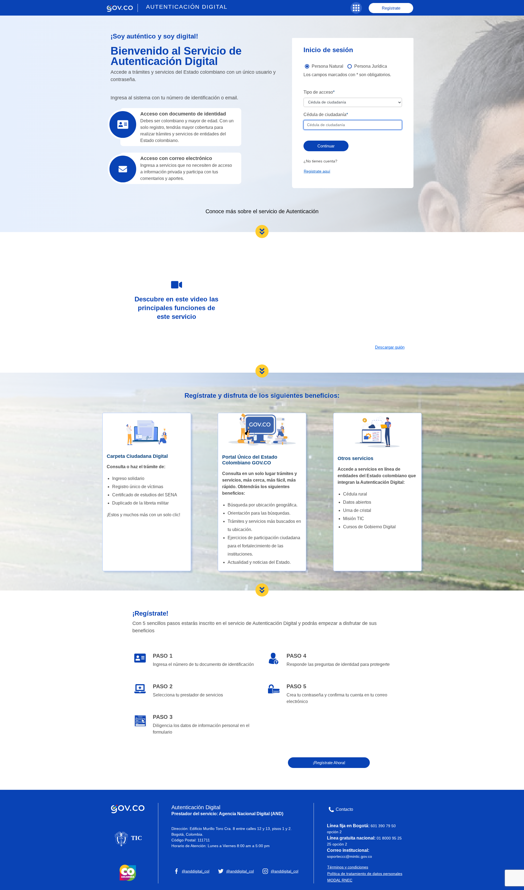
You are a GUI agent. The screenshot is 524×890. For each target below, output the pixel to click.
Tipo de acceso (318, 92)
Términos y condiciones (347, 867)
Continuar (326, 146)
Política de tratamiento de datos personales (364, 873)
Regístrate (391, 8)
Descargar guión (389, 347)
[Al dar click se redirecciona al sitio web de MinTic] (128, 838)
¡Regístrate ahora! (329, 762)
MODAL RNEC (339, 880)
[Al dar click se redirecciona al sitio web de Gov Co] (128, 807)
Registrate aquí (317, 171)
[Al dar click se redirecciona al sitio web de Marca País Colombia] (127, 872)
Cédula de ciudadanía (324, 114)
